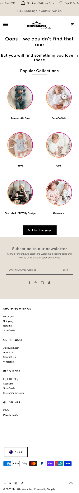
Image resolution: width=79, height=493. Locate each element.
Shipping (8, 321)
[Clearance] (59, 192)
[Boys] (20, 145)
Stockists (8, 383)
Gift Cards (9, 316)
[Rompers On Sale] (20, 97)
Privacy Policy (10, 414)
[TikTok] (49, 283)
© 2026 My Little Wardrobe (18, 489)
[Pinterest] (36, 283)
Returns (7, 325)
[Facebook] (29, 283)
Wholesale (9, 361)
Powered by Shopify (44, 489)
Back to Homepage (39, 230)
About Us (8, 352)
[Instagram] (42, 283)
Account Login (11, 347)
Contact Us (9, 356)
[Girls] (59, 145)
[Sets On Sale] (59, 97)
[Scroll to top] (71, 483)
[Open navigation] (13, 24)
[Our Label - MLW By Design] (20, 192)
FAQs (6, 410)
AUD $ (19, 451)
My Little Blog (10, 379)
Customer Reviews (13, 393)
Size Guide (9, 330)
